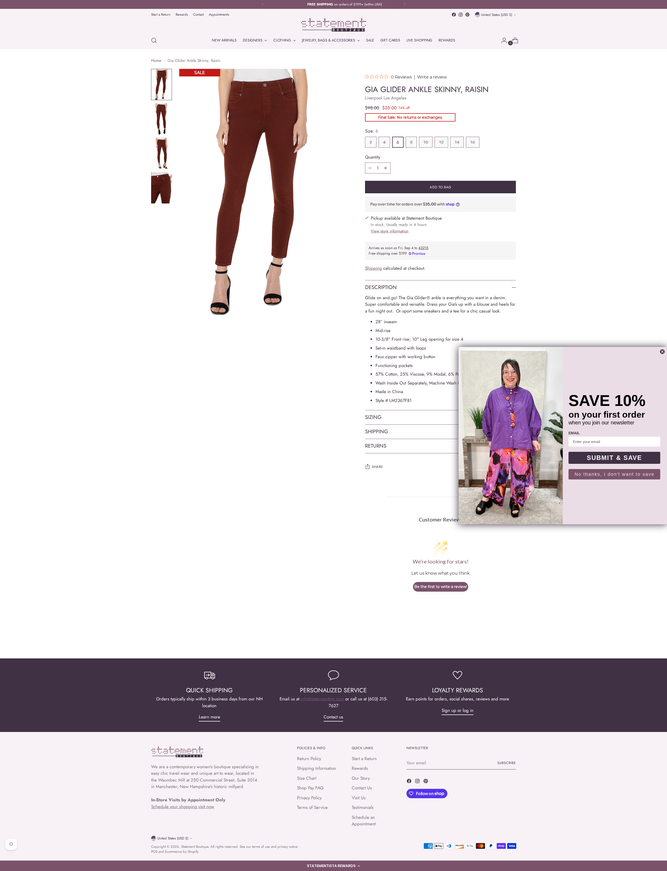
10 (425, 142)
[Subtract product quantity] (370, 168)
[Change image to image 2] (161, 119)
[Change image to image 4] (161, 187)
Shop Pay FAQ (310, 788)
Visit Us (359, 798)
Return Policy (309, 758)
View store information (390, 231)
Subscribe (506, 762)
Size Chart (306, 778)
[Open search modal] (154, 40)
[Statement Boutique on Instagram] (460, 14)
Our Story (361, 778)
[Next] (404, 4)
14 (457, 142)
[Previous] (262, 4)
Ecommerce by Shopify (182, 851)
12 (441, 142)
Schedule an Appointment (364, 820)
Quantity (372, 157)
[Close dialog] (662, 351)
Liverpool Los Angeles (385, 98)
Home (156, 60)
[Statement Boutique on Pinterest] (467, 14)
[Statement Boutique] (333, 25)
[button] (333, 866)
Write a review (432, 77)
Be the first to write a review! (440, 586)
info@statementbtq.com (323, 699)
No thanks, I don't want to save (614, 474)
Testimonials (363, 807)
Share (377, 466)
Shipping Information (316, 768)
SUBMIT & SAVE (614, 457)
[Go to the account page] (502, 40)
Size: (371, 131)
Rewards (360, 768)
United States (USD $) (496, 14)
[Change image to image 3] (161, 153)
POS (154, 851)
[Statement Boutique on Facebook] (454, 14)
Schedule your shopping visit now (182, 806)
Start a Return (364, 758)
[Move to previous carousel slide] (499, 640)
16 (472, 142)
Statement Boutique (194, 846)
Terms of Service (312, 807)
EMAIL (574, 433)
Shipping (373, 268)
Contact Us (362, 788)
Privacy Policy (309, 798)
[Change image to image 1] (161, 84)
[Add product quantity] (385, 168)
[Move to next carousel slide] (511, 640)
